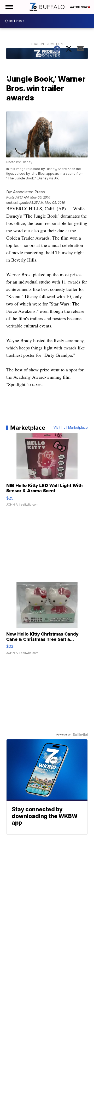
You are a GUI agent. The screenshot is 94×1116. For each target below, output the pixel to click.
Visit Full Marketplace (71, 427)
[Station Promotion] (47, 54)
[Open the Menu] (9, 7)
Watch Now (79, 7)
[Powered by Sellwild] (80, 735)
